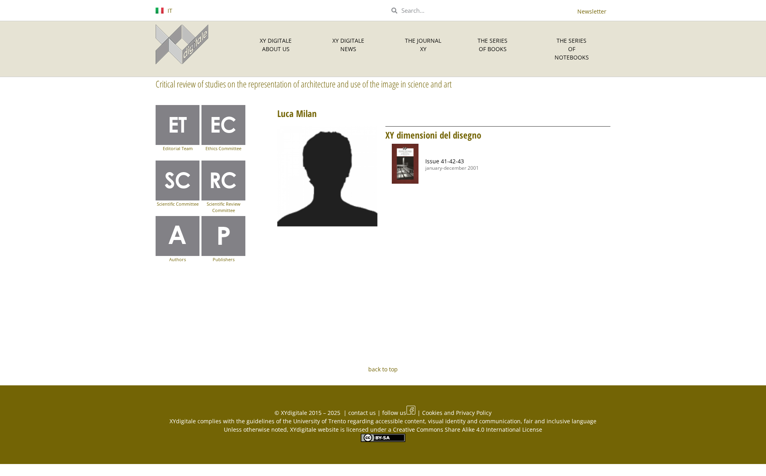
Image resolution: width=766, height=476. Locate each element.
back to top (383, 369)
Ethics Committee (223, 148)
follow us (394, 412)
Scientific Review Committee (224, 207)
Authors (177, 259)
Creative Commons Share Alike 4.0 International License (467, 429)
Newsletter (591, 11)
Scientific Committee (178, 204)
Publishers (224, 259)
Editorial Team (178, 148)
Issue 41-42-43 (444, 161)
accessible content (400, 421)
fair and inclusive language (560, 421)
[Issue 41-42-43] (405, 164)
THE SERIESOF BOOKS (492, 45)
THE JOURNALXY (423, 45)
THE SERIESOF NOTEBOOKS (572, 49)
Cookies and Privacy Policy (457, 412)
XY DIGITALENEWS (348, 45)
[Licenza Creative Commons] (383, 440)
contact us (362, 412)
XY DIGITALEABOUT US (276, 45)
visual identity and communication (474, 421)
